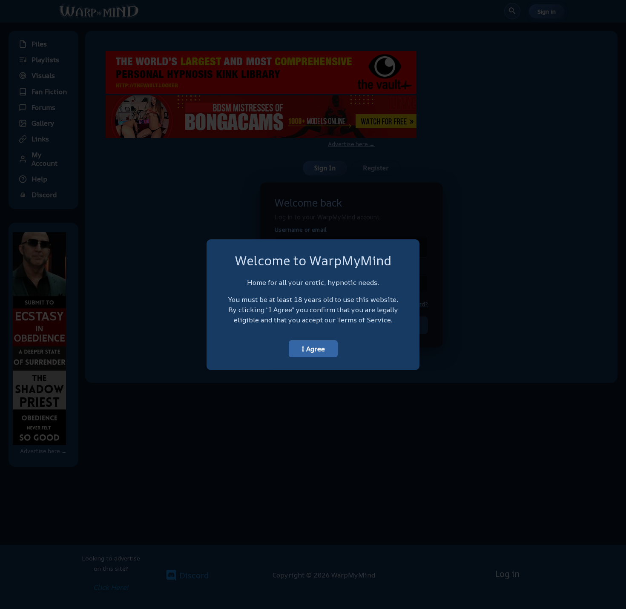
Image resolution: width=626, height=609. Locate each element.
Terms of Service (364, 320)
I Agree (313, 348)
